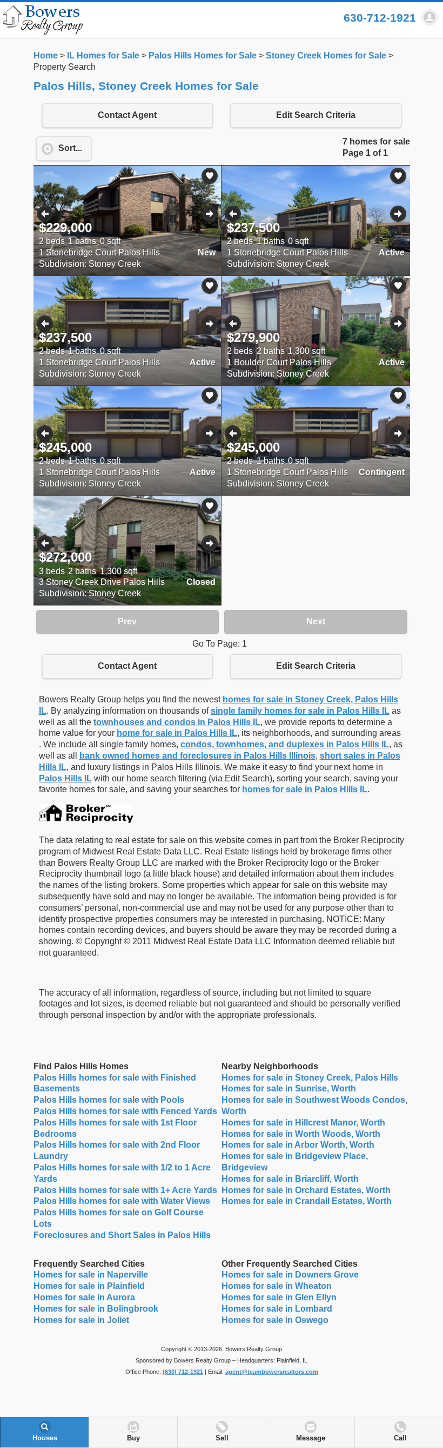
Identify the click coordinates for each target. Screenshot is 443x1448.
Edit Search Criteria (315, 115)
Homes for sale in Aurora (84, 1297)
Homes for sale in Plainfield (89, 1286)
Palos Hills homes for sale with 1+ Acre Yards (125, 1190)
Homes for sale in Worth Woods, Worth (301, 1133)
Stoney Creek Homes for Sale (326, 55)
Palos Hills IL (65, 778)
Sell (222, 1438)
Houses (44, 1438)
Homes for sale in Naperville (90, 1274)
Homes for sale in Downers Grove (290, 1274)
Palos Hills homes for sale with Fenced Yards (125, 1111)
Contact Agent (127, 115)
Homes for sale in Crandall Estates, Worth (307, 1201)
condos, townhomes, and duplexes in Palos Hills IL (284, 744)
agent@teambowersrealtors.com (271, 1371)
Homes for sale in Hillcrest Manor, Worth (303, 1122)
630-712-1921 (380, 17)
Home (45, 55)
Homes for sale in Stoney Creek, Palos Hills (310, 1077)
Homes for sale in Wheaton (277, 1286)
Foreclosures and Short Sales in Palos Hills (122, 1235)
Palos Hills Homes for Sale (203, 55)
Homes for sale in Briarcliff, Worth (290, 1178)
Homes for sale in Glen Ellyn (279, 1297)
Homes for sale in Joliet (81, 1320)
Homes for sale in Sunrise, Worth (289, 1088)
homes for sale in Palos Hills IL (304, 789)
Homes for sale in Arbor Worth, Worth (298, 1144)
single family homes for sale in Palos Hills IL (300, 710)
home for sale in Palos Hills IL (177, 733)
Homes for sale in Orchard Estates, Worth (306, 1190)
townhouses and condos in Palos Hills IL (176, 722)
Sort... (70, 148)
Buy (133, 1438)
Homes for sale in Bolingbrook (95, 1308)
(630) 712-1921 (183, 1371)
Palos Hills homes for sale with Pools (108, 1099)
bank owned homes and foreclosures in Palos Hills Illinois (197, 755)
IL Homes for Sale (103, 55)
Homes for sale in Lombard (277, 1308)
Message (310, 1438)
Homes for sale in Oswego (275, 1320)
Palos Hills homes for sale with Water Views (121, 1201)
